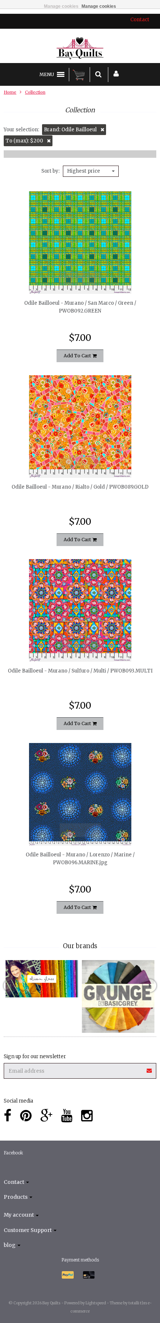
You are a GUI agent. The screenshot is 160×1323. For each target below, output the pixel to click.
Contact (139, 19)
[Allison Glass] (42, 978)
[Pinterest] (26, 1115)
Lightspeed (96, 1303)
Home (10, 92)
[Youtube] (67, 1115)
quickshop (80, 278)
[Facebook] (8, 1115)
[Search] (98, 74)
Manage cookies (61, 6)
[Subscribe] (149, 1068)
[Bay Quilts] (80, 48)
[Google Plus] (46, 1115)
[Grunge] (118, 996)
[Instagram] (87, 1115)
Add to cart (78, 355)
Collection (35, 92)
